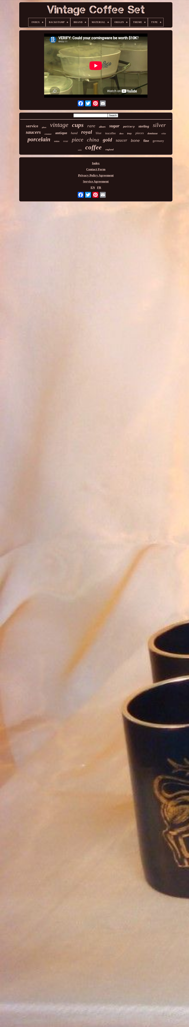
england (109, 149)
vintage (59, 124)
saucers (33, 132)
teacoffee (110, 133)
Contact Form (95, 169)
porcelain (39, 139)
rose (65, 141)
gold (107, 140)
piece (77, 139)
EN (93, 187)
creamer (47, 134)
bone (135, 140)
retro (56, 141)
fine (146, 141)
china (93, 140)
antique (61, 133)
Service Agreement (96, 181)
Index (96, 163)
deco (121, 133)
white (163, 133)
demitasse (152, 133)
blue (99, 133)
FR (99, 187)
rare (91, 125)
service (32, 126)
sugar (114, 125)
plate (44, 127)
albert (102, 126)
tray (129, 133)
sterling (143, 126)
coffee (93, 147)
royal (86, 132)
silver (159, 125)
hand (74, 133)
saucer (121, 140)
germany (158, 141)
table (80, 150)
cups (78, 125)
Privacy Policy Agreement (96, 175)
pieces (139, 133)
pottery (129, 126)
